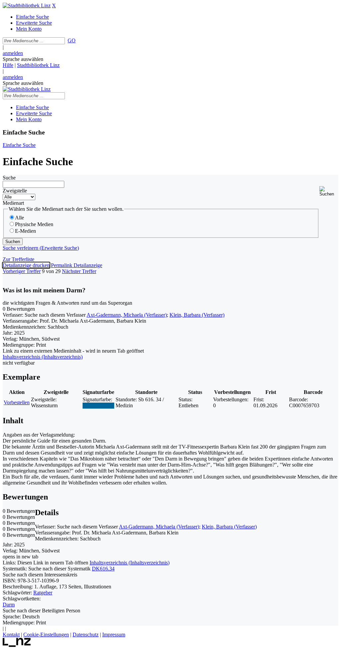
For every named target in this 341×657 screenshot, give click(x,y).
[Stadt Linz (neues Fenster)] (17, 645)
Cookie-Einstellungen (46, 634)
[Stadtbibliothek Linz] (27, 5)
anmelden (13, 53)
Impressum (113, 634)
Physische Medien (34, 224)
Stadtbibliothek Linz (38, 65)
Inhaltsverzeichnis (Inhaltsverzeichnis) (130, 562)
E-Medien (25, 231)
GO (72, 40)
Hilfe (8, 65)
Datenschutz (86, 634)
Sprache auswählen (23, 59)
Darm (9, 604)
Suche (9, 177)
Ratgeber (42, 592)
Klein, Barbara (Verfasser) (197, 315)
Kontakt (11, 634)
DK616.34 (103, 568)
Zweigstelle (15, 190)
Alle (19, 217)
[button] (328, 191)
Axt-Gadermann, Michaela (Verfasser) (127, 315)
